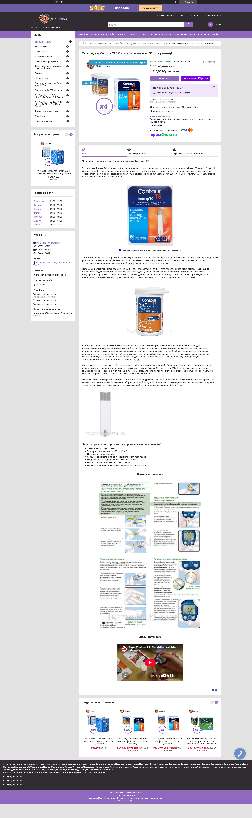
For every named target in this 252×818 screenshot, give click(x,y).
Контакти (203, 34)
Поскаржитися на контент (128, 798)
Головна (83, 34)
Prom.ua (140, 792)
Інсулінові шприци (43, 56)
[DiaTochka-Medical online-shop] (53, 19)
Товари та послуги (101, 34)
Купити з (192, 78)
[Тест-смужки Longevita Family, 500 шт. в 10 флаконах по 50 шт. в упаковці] (98, 722)
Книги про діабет (43, 121)
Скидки (121, 34)
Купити (166, 78)
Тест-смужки (41, 46)
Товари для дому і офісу (47, 111)
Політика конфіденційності (152, 798)
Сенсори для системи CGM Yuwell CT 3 (48, 84)
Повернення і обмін (184, 34)
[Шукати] (188, 24)
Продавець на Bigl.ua (126, 795)
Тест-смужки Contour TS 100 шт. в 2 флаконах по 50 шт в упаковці (167, 741)
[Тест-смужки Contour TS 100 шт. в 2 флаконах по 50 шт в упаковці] (167, 722)
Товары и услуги (42, 41)
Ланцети (39, 73)
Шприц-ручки (41, 78)
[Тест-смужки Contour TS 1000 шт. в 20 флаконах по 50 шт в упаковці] (133, 722)
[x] (216, 690)
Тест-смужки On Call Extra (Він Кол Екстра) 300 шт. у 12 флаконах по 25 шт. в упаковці (202, 741)
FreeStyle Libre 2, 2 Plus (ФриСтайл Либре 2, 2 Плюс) (49, 96)
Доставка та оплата (160, 34)
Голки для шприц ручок (46, 61)
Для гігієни (40, 116)
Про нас (142, 34)
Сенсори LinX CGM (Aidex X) (48, 90)
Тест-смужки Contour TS (102, 43)
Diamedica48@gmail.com (48, 243)
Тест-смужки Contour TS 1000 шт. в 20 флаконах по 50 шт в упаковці (133, 741)
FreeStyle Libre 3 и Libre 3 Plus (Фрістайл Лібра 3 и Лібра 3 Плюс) (49, 104)
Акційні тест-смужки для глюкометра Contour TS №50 (143, 43)
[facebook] (213, 690)
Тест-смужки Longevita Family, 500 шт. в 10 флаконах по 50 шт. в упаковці (98, 741)
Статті (131, 34)
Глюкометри (41, 51)
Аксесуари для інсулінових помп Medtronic (48, 67)
